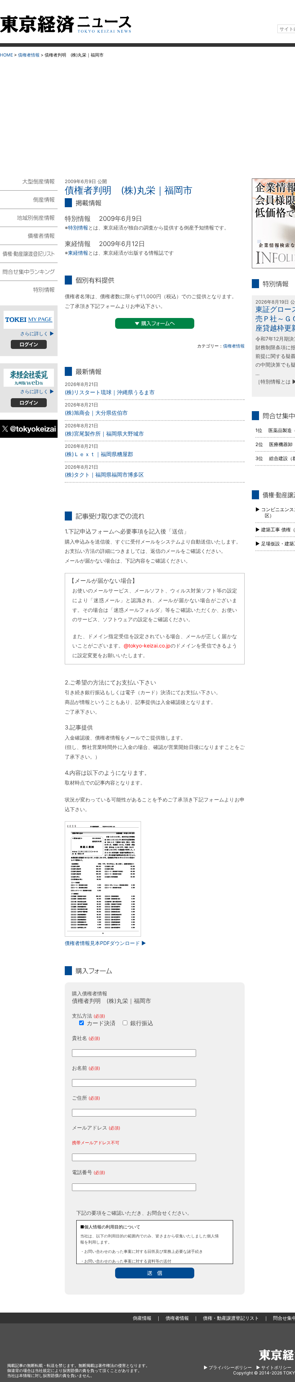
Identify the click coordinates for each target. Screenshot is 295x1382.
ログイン (29, 344)
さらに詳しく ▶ (37, 333)
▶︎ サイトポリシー (273, 1367)
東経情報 (78, 253)
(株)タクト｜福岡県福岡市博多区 (104, 474)
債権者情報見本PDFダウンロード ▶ (105, 943)
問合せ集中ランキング (29, 271)
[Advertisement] (147, 115)
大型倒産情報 (29, 184)
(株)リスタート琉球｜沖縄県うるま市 (110, 392)
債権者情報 (29, 55)
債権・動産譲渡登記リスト (29, 253)
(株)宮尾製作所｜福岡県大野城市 (104, 433)
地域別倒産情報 (29, 217)
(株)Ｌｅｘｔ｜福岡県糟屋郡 (99, 454)
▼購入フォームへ (154, 323)
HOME (6, 55)
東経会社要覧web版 (29, 378)
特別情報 (78, 227)
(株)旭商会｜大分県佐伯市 (96, 412)
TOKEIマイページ (29, 320)
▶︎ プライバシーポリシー (228, 1367)
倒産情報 (29, 199)
